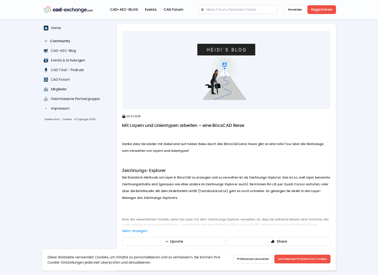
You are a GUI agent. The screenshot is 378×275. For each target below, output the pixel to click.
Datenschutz (52, 119)
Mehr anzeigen (134, 230)
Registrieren (321, 9)
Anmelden (295, 9)
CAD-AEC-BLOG (124, 9)
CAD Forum (173, 9)
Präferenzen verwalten (253, 259)
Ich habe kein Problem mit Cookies (302, 259)
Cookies (67, 119)
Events (151, 9)
